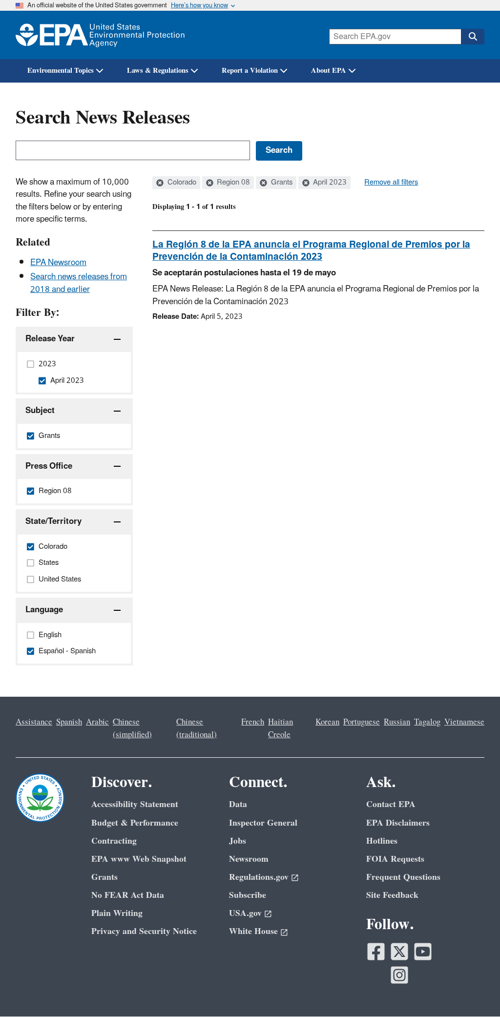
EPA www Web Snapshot (139, 859)
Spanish (69, 722)
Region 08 (232, 182)
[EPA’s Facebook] (376, 951)
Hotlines (381, 841)
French (252, 722)
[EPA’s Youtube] (423, 951)
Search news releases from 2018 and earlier (78, 283)
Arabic (97, 722)
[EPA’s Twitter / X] (399, 951)
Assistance (34, 722)
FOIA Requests (395, 859)
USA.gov (245, 913)
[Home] (100, 35)
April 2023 (329, 182)
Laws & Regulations (157, 70)
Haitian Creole (280, 728)
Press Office (48, 466)
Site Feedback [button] (392, 895)
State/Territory (53, 521)
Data (238, 804)
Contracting (114, 841)
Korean (327, 722)
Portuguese (361, 722)
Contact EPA (391, 804)
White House (253, 931)
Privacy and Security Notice (144, 931)
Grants (280, 182)
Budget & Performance (134, 823)
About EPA (328, 70)
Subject (40, 410)
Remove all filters (391, 182)
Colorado (181, 182)
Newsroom (249, 859)
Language (44, 610)
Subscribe (247, 895)
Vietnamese (464, 722)
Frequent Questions (403, 877)
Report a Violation (250, 70)
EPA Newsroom (58, 262)
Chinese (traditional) (196, 728)
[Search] (472, 36)
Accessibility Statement (134, 804)
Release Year (50, 339)
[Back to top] (473, 990)
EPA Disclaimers (398, 823)
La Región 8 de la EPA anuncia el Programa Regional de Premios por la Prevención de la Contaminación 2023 (311, 251)
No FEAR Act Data (127, 895)
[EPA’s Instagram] (399, 975)
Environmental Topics (60, 70)
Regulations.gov (259, 877)
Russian (397, 722)
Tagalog (427, 722)
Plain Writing (117, 913)
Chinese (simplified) (132, 728)
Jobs (237, 841)
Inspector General (263, 823)
